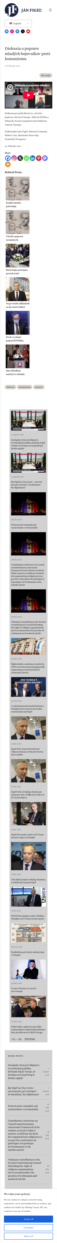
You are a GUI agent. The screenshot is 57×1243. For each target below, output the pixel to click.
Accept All (28, 1219)
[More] (8, 164)
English (17, 23)
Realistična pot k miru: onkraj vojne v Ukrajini (27, 953)
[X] (20, 158)
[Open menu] (50, 10)
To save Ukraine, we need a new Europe (23, 990)
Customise (29, 1227)
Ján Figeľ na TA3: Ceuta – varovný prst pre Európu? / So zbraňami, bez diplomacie (26, 485)
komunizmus (25, 387)
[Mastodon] (45, 158)
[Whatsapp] (26, 158)
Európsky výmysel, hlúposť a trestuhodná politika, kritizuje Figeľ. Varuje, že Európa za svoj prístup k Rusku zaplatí (28, 444)
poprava (39, 387)
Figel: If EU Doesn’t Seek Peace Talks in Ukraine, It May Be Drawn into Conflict (27, 752)
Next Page (30, 1038)
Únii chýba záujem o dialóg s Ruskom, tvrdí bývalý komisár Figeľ (28, 881)
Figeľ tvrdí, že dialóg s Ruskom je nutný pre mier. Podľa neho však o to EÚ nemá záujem (27, 794)
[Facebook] (8, 158)
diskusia (10, 387)
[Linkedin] (32, 158)
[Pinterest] (38, 158)
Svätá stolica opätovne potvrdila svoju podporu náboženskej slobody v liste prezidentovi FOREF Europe (28, 1029)
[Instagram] (14, 158)
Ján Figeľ (31, 10)
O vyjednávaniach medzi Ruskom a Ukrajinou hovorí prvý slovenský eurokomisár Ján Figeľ (27, 709)
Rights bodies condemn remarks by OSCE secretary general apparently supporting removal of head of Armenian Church (28, 668)
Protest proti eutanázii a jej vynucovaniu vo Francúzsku (24, 526)
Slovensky (46, 75)
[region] (28, 1216)
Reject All (28, 1236)
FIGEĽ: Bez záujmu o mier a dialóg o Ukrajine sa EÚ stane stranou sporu (27, 917)
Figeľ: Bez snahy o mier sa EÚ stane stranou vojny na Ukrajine (27, 836)
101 (20, 1038)
